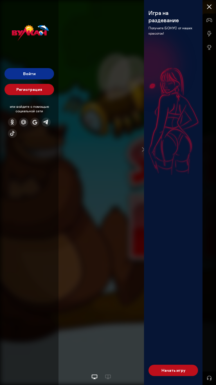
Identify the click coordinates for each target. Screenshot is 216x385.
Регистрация (29, 89)
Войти (29, 73)
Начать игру (173, 370)
